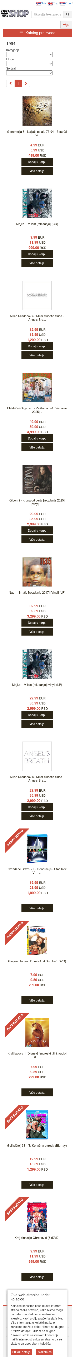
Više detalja (37, 171)
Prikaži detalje (21, 1352)
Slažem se (45, 1352)
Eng (55, 3)
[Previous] (10, 83)
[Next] (25, 83)
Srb (43, 3)
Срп (68, 3)
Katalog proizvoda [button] (40, 32)
